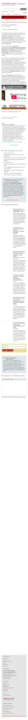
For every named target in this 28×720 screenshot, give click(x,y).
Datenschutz (7, 677)
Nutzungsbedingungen (10, 675)
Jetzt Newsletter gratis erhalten (12, 199)
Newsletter (6, 689)
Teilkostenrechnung (8, 162)
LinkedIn (5, 665)
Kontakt (5, 658)
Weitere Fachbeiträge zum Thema (10, 29)
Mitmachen (6, 686)
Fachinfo (6, 19)
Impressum (7, 678)
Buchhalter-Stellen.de (8, 708)
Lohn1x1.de (6, 710)
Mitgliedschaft (6, 684)
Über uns (6, 659)
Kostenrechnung (12, 19)
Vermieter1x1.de (7, 711)
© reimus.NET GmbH (6, 717)
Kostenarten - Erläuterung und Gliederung (13, 173)
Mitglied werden (5, 11)
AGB (5, 662)
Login (25, 12)
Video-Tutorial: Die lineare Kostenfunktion (13, 174)
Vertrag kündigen (9, 670)
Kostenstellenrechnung (9, 153)
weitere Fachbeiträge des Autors (8, 141)
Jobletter (6, 691)
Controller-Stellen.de (8, 705)
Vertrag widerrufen (10, 672)
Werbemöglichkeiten (8, 661)
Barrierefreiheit (8, 673)
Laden (19, 111)
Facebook (6, 664)
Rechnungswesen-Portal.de (9, 706)
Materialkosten (22, 33)
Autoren (8, 14)
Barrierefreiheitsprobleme (9, 687)
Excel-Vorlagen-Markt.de (9, 713)
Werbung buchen (16, 14)
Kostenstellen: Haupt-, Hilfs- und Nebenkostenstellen (15, 157)
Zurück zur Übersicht (14, 145)
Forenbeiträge (19, 141)
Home (3, 19)
